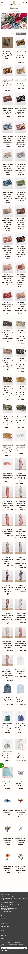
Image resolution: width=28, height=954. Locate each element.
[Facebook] (2, 950)
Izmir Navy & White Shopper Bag (20, 728)
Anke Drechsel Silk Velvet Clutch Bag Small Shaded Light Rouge (20, 140)
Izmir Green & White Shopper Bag (7, 728)
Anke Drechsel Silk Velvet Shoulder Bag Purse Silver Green (20, 336)
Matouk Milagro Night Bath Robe (7, 699)
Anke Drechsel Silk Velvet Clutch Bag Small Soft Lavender (7, 224)
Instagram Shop (4, 923)
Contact (2, 930)
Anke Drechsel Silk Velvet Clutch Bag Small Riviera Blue (7, 140)
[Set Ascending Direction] (26, 33)
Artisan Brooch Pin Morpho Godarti (20, 784)
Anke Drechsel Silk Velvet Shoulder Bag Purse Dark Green (20, 421)
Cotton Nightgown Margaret (20, 756)
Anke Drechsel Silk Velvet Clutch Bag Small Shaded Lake (20, 56)
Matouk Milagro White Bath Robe (20, 671)
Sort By (13, 33)
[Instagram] (6, 950)
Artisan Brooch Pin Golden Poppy (7, 868)
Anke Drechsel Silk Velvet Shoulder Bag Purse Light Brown (7, 392)
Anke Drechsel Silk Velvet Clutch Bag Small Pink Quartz (20, 280)
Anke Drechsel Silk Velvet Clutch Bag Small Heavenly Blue (20, 168)
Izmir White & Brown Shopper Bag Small (7, 756)
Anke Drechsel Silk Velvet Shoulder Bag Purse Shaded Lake (7, 421)
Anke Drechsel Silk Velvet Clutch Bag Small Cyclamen (7, 252)
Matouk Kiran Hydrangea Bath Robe (21, 699)
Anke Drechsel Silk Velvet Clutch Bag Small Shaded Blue (7, 168)
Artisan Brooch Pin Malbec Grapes (7, 840)
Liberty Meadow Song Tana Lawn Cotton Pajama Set (20, 561)
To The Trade (3, 918)
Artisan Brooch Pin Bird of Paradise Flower (20, 868)
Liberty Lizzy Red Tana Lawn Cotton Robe (7, 531)
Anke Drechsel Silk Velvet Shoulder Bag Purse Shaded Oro (20, 392)
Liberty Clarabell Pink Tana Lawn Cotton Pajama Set (7, 673)
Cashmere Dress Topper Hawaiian (7, 784)
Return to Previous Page (14, 11)
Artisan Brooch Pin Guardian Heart (20, 812)
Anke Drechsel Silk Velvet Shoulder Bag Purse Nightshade (20, 364)
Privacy (2, 938)
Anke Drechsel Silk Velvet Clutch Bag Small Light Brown (7, 84)
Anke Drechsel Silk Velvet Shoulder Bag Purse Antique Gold (7, 449)
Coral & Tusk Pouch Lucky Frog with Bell (7, 54)
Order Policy (3, 935)
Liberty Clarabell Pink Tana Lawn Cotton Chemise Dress (20, 477)
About (2, 915)
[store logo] (11, 3)
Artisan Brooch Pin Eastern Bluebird (20, 840)
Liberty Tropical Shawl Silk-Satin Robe (20, 587)
